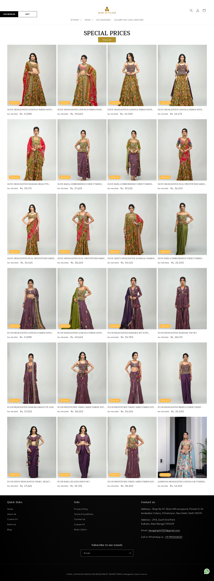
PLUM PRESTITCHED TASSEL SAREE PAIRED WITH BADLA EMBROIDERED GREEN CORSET (132, 482)
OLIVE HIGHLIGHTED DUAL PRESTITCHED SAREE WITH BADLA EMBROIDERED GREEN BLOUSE (30, 258)
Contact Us (79, 519)
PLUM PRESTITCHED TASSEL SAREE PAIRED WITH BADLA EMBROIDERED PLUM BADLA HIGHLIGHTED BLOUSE (132, 407)
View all (107, 39)
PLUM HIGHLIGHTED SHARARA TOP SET (177, 333)
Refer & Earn (80, 529)
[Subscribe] (130, 553)
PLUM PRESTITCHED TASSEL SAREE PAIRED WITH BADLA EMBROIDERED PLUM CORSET (82, 407)
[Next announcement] (205, 3)
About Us (11, 514)
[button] (76, 20)
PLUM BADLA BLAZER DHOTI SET (74, 482)
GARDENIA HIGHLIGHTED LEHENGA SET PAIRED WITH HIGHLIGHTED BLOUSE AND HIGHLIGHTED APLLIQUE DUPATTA (181, 482)
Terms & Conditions (83, 514)
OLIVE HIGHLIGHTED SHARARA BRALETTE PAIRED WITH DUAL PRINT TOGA (28, 184)
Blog (9, 529)
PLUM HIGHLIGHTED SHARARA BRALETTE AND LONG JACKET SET (30, 407)
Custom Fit (12, 519)
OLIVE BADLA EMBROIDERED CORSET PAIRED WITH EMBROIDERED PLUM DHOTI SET (80, 184)
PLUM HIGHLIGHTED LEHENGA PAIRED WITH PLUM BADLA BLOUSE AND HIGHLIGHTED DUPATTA (29, 333)
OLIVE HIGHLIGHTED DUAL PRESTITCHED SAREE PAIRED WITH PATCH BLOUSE (181, 184)
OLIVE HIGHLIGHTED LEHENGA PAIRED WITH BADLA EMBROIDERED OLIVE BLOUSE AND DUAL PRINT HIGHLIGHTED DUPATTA (31, 110)
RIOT (27, 14)
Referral (11, 524)
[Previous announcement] (8, 3)
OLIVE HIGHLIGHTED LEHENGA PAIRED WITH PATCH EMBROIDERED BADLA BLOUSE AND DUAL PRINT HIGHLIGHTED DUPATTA (81, 110)
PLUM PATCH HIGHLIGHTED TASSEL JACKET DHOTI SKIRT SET (28, 482)
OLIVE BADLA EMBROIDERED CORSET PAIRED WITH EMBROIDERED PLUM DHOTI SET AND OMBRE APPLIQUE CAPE (130, 184)
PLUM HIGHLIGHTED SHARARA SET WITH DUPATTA (128, 333)
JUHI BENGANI (9, 14)
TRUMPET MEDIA (115, 574)
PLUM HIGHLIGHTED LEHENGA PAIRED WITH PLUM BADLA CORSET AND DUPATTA (80, 333)
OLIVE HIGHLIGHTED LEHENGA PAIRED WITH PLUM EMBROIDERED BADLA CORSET (130, 110)
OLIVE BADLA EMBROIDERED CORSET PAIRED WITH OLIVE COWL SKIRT (180, 258)
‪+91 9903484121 (173, 536)
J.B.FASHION (78, 574)
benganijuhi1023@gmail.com (164, 530)
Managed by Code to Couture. (135, 574)
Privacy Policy (81, 509)
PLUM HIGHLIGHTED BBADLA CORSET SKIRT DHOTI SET (179, 407)
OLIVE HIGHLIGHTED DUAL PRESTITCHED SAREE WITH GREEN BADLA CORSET (81, 258)
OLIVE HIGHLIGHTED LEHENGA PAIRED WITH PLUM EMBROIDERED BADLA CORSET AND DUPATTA (180, 110)
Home (10, 509)
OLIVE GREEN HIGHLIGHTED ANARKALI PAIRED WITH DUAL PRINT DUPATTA (131, 258)
